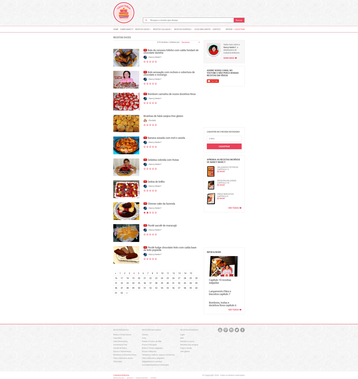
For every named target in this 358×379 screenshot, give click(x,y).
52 (150, 287)
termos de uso (118, 378)
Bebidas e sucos (187, 341)
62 (122, 292)
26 (173, 278)
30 (196, 278)
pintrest (225, 330)
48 (127, 287)
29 (190, 278)
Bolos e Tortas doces (122, 334)
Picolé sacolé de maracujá (162, 225)
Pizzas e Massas (149, 351)
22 (150, 278)
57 (179, 287)
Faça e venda (186, 348)
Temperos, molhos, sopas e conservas (158, 354)
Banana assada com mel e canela (166, 137)
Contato (217, 29)
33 (127, 283)
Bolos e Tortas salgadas (152, 348)
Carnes (145, 334)
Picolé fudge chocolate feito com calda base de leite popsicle (169, 249)
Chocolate (117, 361)
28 (185, 278)
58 (185, 287)
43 (185, 283)
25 (168, 278)
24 (162, 278)
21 (145, 278)
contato (153, 378)
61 (116, 292)
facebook (242, 330)
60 (196, 287)
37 (150, 283)
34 (133, 283)
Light (182, 334)
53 (156, 287)
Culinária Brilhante (123, 12)
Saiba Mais (228, 58)
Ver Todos (233, 208)
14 (185, 273)
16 (116, 278)
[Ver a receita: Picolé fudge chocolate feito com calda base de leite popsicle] (126, 255)
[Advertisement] (194, 9)
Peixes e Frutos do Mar (152, 341)
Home (115, 29)
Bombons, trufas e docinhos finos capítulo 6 (222, 304)
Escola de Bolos (120, 348)
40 (168, 283)
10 (162, 273)
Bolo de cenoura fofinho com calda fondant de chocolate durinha (171, 51)
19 (133, 278)
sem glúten (185, 351)
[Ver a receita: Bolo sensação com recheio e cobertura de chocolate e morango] (126, 80)
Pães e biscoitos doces (123, 358)
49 (133, 287)
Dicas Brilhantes (203, 29)
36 (145, 283)
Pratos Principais (149, 344)
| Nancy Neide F (155, 57)
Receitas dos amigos (189, 344)
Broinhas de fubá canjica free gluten (163, 116)
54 (162, 287)
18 (127, 278)
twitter (237, 330)
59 (190, 287)
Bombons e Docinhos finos (124, 354)
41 (173, 283)
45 (196, 283)
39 (162, 283)
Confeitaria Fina (120, 344)
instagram (231, 330)
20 (139, 278)
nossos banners (142, 378)
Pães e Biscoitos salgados (153, 358)
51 (145, 287)
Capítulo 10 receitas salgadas (220, 281)
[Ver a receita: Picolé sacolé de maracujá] (126, 233)
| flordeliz (152, 120)
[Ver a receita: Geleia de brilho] (126, 189)
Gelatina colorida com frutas (163, 159)
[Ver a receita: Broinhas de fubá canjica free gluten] (126, 123)
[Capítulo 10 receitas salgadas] (224, 266)
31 (116, 283)
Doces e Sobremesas (122, 351)
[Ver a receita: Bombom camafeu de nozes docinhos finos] (126, 101)
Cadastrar (240, 29)
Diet (182, 338)
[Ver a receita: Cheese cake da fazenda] (126, 211)
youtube (220, 330)
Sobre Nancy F (126, 29)
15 (191, 273)
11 (168, 273)
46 (116, 287)
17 (122, 278)
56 (173, 287)
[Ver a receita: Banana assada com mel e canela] (126, 145)
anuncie (130, 378)
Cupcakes (117, 338)
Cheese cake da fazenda (161, 203)
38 (156, 283)
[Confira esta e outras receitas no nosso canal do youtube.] (145, 49)
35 (139, 283)
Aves (144, 338)
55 (168, 287)
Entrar (229, 29)
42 (179, 283)
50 (139, 287)
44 (190, 283)
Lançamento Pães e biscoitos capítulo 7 (220, 293)
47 (122, 287)
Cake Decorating (120, 341)
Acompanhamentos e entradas (155, 364)
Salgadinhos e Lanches (152, 361)
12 (174, 273)
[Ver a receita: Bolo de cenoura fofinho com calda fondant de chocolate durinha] (126, 58)
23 (156, 278)
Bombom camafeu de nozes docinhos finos (172, 94)
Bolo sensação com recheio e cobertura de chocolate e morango (169, 73)
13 (179, 273)
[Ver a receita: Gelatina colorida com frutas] (126, 167)
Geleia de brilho (156, 181)
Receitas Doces (122, 37)
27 (179, 278)
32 (122, 283)
